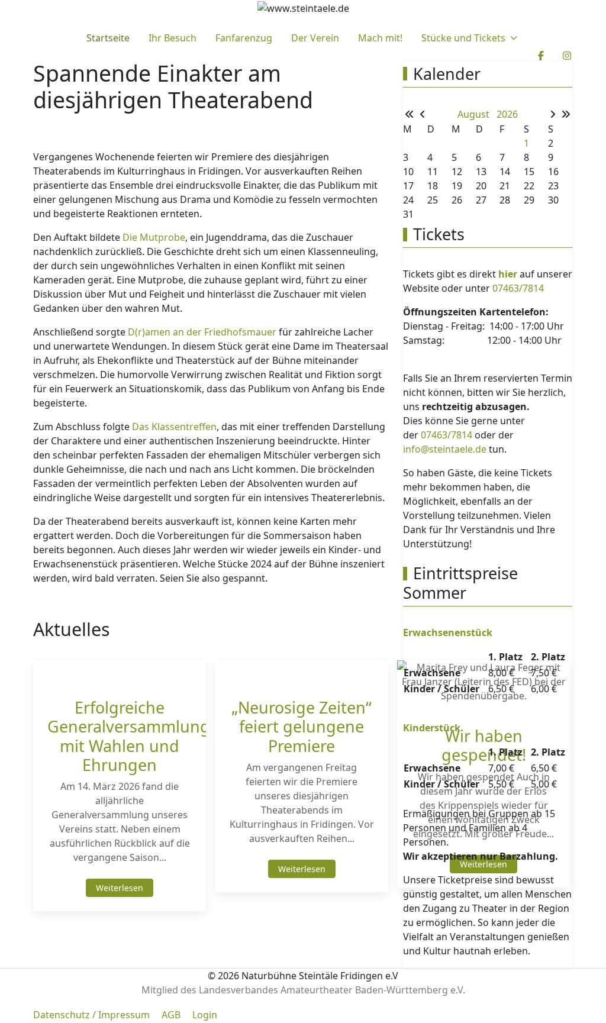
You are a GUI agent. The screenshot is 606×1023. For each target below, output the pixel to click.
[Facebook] (541, 55)
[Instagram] (567, 55)
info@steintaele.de (444, 449)
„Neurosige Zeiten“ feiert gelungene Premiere (301, 726)
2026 (507, 114)
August (477, 114)
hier (507, 273)
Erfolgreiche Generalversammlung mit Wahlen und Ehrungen (128, 736)
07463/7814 (518, 288)
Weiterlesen (119, 887)
